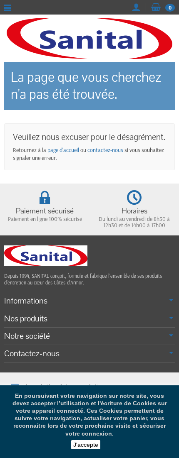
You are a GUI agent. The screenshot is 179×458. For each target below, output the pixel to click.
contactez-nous (105, 150)
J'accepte (85, 444)
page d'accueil (63, 150)
